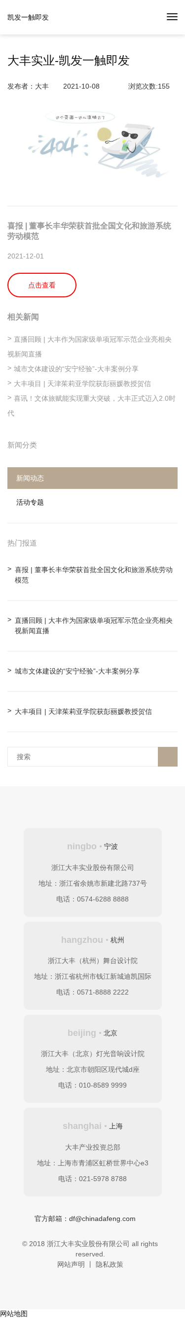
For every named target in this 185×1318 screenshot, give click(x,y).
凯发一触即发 (28, 17)
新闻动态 (30, 478)
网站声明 (71, 1264)
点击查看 (42, 285)
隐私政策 (109, 1264)
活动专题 (30, 502)
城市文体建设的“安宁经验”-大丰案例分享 (76, 369)
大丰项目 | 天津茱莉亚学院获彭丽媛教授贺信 (82, 383)
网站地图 (14, 1314)
